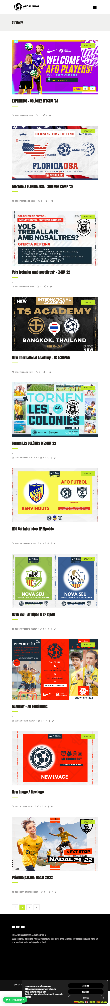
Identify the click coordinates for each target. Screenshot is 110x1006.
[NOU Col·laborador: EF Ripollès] (55, 495)
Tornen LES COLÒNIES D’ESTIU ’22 (34, 443)
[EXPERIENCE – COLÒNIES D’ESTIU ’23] (55, 67)
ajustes (28, 997)
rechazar (85, 991)
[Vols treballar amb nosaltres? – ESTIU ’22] (55, 238)
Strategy (88, 45)
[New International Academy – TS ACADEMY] (55, 324)
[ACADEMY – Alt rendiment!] (55, 669)
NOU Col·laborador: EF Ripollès (33, 529)
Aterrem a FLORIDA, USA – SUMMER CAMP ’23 (42, 186)
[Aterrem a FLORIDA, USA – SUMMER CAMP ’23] (55, 153)
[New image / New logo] (55, 758)
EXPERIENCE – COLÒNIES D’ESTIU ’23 (35, 101)
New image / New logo (28, 792)
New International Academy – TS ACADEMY (41, 357)
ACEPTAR (85, 985)
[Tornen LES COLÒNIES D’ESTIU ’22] (55, 409)
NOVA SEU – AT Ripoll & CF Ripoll (33, 614)
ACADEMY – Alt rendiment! (30, 706)
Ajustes (86, 997)
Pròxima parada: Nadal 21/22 (32, 877)
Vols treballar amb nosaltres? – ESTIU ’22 (41, 272)
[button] (15, 1000)
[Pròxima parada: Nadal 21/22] (55, 844)
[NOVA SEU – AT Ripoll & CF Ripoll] (55, 581)
